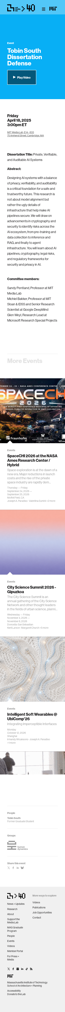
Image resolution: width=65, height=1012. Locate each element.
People (11, 936)
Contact (36, 917)
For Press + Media (13, 958)
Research (12, 909)
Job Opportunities (42, 912)
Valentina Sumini (37, 500)
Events (10, 941)
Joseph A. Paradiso (17, 500)
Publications (39, 907)
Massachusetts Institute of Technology (27, 982)
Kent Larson (13, 627)
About (10, 914)
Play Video (24, 77)
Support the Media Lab (13, 921)
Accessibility (14, 990)
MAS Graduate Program (15, 929)
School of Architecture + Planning (24, 985)
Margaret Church (30, 627)
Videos (11, 946)
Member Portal (15, 951)
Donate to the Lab (16, 994)
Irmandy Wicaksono (17, 739)
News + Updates (16, 903)
